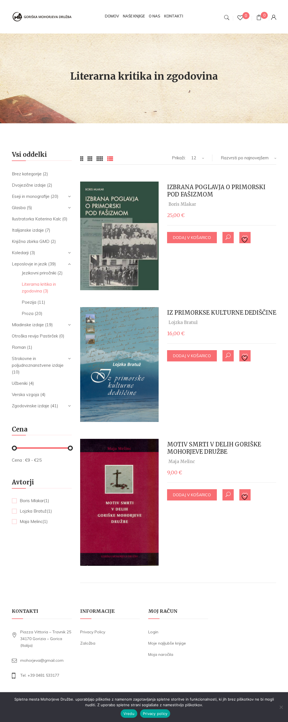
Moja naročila (160, 654)
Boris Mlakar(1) (34, 500)
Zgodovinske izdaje (30, 405)
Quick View (228, 237)
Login (153, 631)
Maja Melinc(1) (34, 521)
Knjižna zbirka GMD (31, 241)
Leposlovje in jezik (29, 264)
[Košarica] (259, 18)
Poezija (29, 302)
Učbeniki (20, 383)
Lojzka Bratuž (183, 322)
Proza (27, 313)
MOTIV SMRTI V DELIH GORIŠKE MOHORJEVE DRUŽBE (214, 448)
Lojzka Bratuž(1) (36, 511)
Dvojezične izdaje (29, 185)
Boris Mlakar (182, 204)
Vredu (128, 713)
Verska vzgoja (25, 394)
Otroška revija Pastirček (35, 336)
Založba (87, 643)
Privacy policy (155, 713)
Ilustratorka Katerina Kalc (36, 219)
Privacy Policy (92, 631)
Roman (19, 347)
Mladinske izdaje (28, 324)
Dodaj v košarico (192, 237)
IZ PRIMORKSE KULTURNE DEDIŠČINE (221, 312)
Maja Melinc (181, 461)
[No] (281, 707)
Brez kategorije (27, 173)
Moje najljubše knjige (167, 643)
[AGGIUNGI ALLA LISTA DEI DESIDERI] (245, 237)
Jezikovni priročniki (39, 273)
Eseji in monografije (31, 196)
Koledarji (20, 252)
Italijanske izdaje (28, 230)
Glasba (19, 207)
